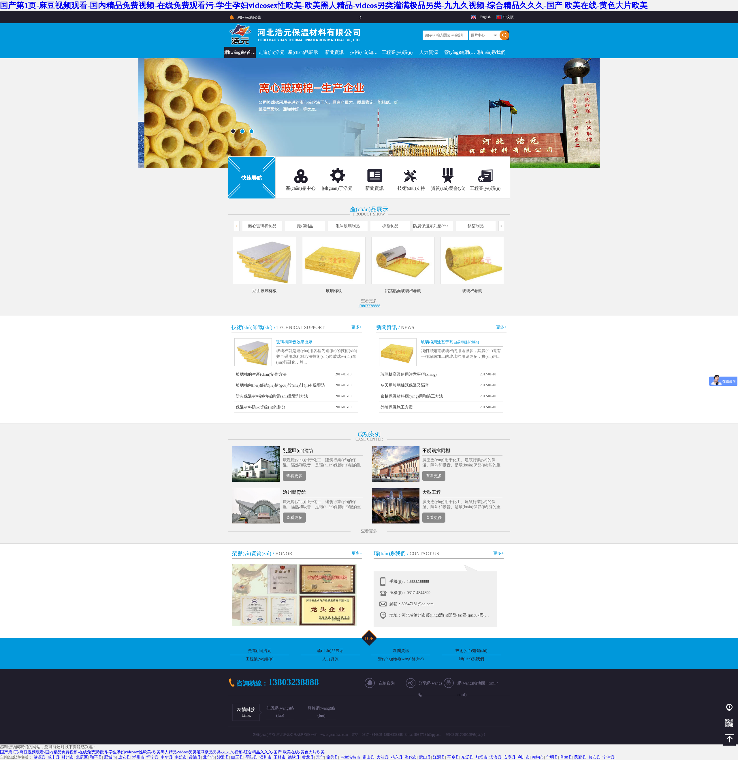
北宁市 (209, 757)
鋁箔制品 (476, 226)
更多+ (356, 327)
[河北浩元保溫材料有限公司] (296, 43)
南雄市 (181, 757)
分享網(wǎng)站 (430, 685)
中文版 (508, 17)
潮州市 (138, 757)
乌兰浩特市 (350, 757)
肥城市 (110, 757)
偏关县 (332, 757)
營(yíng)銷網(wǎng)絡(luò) (460, 52)
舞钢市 (538, 757)
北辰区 (82, 757)
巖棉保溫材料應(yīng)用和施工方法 (412, 396)
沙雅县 (223, 757)
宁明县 (552, 757)
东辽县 (467, 757)
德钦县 (294, 757)
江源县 (439, 757)
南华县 (167, 757)
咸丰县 (54, 757)
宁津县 (609, 757)
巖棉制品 (305, 226)
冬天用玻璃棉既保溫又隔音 (405, 385)
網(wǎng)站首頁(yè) (240, 52)
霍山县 (368, 757)
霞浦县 (195, 757)
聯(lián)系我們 (491, 52)
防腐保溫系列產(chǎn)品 (433, 226)
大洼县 (382, 757)
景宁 (320, 757)
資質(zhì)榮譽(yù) (448, 188)
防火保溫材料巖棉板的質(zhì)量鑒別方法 (272, 396)
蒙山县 (425, 757)
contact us (424, 553)
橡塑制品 (390, 226)
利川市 (524, 757)
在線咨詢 (387, 683)
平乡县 (453, 757)
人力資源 (428, 52)
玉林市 (280, 757)
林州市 (68, 757)
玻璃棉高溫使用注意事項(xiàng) (409, 374)
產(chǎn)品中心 (301, 188)
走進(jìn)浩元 (272, 52)
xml (492, 683)
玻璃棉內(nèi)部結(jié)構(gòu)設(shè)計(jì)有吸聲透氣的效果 (280, 387)
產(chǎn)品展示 (303, 52)
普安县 (594, 757)
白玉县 (237, 757)
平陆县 (251, 757)
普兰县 (566, 757)
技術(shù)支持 (411, 188)
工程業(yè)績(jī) (397, 52)
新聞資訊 (334, 52)
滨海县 (496, 757)
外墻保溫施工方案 (397, 407)
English (485, 17)
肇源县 (39, 757)
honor (283, 553)
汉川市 (265, 757)
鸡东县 (397, 757)
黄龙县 (308, 757)
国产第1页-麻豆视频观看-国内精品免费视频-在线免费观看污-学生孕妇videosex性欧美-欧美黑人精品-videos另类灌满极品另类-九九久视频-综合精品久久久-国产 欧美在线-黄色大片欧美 (324, 5)
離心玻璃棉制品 (262, 226)
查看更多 (294, 476)
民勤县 (580, 757)
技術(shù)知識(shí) (365, 52)
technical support (300, 327)
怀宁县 (152, 757)
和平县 (96, 757)
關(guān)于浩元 (337, 188)
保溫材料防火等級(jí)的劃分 (260, 407)
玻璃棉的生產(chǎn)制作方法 (261, 374)
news (407, 327)
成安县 (124, 757)
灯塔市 (481, 757)
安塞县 (510, 757)
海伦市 (411, 757)
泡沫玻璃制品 (348, 226)
